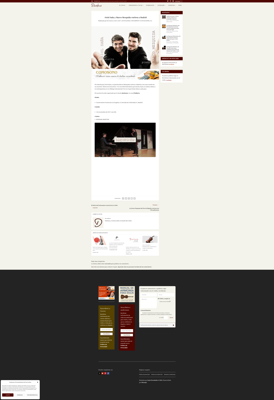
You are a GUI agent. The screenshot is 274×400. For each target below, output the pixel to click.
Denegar (19, 395)
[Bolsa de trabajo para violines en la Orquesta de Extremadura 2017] (100, 240)
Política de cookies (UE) (156, 374)
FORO (180, 5)
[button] (37, 382)
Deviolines (110, 21)
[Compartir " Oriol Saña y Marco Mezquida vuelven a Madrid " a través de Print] (134, 198)
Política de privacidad (164, 301)
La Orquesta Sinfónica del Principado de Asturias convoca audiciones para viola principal (172, 27)
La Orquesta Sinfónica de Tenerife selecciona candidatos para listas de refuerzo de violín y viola (172, 49)
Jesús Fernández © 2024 (154, 380)
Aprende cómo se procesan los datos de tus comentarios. (135, 267)
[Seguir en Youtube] (102, 373)
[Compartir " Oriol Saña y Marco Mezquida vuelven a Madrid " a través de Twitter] (126, 198)
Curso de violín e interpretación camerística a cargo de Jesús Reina (149, 246)
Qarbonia (125, 93)
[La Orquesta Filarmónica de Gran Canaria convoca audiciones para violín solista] (164, 37)
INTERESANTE (150, 5)
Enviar (171, 317)
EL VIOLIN (122, 5)
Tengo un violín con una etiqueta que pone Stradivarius (114, 1)
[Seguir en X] (99, 373)
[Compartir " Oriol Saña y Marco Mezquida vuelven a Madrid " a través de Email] (131, 198)
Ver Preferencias (32, 395)
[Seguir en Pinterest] (105, 373)
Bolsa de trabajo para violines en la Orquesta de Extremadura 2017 (100, 249)
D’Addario (137, 93)
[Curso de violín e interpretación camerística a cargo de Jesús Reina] (150, 239)
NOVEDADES (161, 5)
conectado (108, 264)
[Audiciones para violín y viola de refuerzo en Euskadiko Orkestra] (164, 17)
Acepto (8, 395)
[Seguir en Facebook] (108, 373)
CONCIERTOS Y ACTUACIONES (140, 21)
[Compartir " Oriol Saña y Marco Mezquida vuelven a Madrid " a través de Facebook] (123, 198)
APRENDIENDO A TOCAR (135, 5)
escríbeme (168, 80)
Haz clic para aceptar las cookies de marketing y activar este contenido (125, 139)
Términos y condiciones (169, 374)
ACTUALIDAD (126, 21)
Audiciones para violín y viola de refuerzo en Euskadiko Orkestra (172, 17)
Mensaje (144, 382)
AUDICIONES (169, 21)
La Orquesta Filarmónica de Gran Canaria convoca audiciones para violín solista (173, 38)
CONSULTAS (171, 5)
